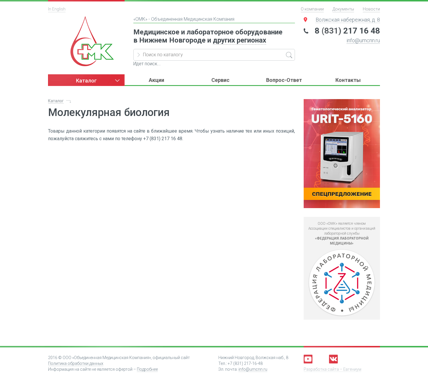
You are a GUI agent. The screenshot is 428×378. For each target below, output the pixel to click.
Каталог (56, 101)
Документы (343, 9)
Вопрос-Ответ (284, 80)
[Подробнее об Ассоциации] (342, 283)
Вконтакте (333, 359)
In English (57, 9)
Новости (371, 9)
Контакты (348, 80)
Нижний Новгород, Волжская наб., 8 (253, 357)
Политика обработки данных (75, 363)
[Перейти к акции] (342, 153)
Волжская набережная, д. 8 (348, 20)
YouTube (308, 359)
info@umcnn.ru (363, 40)
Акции (156, 80)
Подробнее (147, 369)
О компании (312, 9)
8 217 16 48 (347, 31)
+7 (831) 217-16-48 (245, 363)
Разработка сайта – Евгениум (332, 369)
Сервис (220, 80)
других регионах (239, 40)
